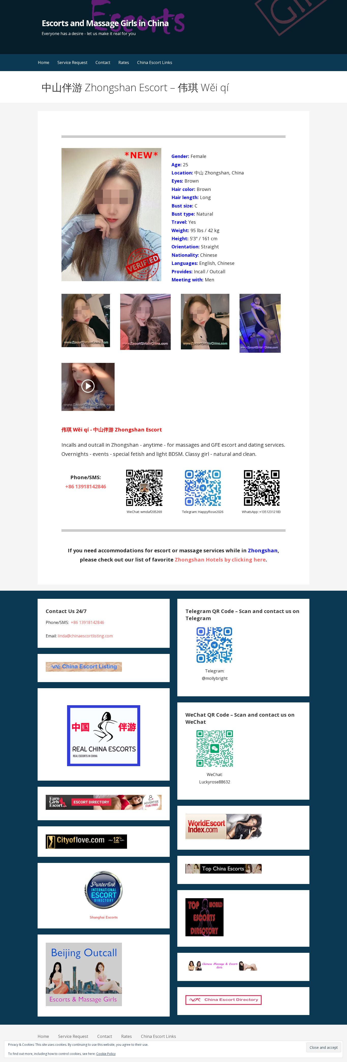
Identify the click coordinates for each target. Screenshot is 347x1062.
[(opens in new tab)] (88, 409)
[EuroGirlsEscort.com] (103, 808)
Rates (123, 62)
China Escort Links (154, 62)
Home (43, 62)
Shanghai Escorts (104, 917)
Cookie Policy (106, 1054)
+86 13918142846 (85, 486)
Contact (103, 62)
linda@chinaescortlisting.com (85, 636)
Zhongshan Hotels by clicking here (220, 559)
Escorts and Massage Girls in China (105, 23)
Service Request (72, 62)
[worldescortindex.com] (223, 838)
